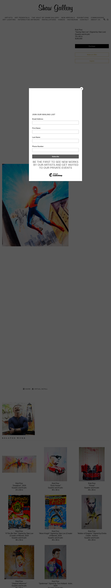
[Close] (81, 88)
